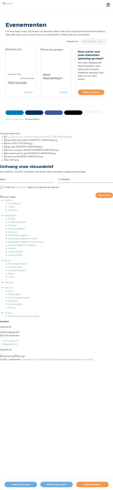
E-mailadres (64, 179)
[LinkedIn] (15, 112)
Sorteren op (72, 41)
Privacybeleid (62, 359)
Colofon (36, 359)
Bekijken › (28, 92)
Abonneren (104, 195)
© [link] (1, 359)
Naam (3, 179)
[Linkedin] (13, 349)
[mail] (34, 112)
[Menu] (108, 5)
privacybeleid (21, 187)
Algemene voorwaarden (81, 359)
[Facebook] (54, 112)
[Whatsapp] (93, 111)
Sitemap (26, 359)
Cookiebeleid (47, 359)
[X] (73, 112)
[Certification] (38, 137)
